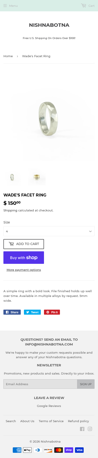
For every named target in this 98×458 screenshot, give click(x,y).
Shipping (10, 210)
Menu (13, 5)
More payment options (24, 270)
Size (6, 222)
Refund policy (78, 421)
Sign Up (86, 384)
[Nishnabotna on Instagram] (90, 429)
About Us (27, 421)
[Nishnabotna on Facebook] (82, 429)
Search (11, 421)
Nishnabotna (49, 25)
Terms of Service (51, 421)
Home (8, 56)
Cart (91, 5)
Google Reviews (49, 406)
